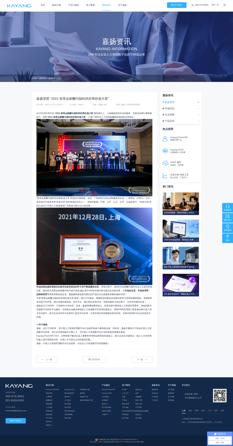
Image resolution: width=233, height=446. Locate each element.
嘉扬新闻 (51, 78)
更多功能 (67, 418)
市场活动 (169, 108)
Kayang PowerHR (52, 389)
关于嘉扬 (122, 5)
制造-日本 (138, 404)
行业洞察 (169, 114)
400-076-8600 (201, 5)
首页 (43, 5)
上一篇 (49, 359)
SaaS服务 (105, 397)
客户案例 (90, 5)
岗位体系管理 (69, 393)
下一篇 (140, 359)
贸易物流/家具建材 (142, 411)
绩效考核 (49, 414)
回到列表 (96, 359)
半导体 (124, 400)
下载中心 (105, 414)
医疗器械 (125, 418)
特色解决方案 (85, 389)
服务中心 (105, 404)
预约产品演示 (176, 5)
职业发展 (67, 404)
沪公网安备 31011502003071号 (109, 439)
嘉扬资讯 (106, 5)
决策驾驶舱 (68, 414)
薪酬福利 (49, 400)
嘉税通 (82, 393)
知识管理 (67, 407)
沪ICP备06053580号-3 (129, 439)
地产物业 (138, 418)
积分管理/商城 (69, 411)
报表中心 (49, 425)
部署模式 (105, 400)
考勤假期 (49, 404)
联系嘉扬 (171, 400)
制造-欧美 (125, 404)
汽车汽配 (125, 407)
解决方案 (56, 5)
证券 (137, 393)
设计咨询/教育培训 (128, 411)
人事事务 (49, 397)
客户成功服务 (107, 407)
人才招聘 (49, 407)
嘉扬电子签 (84, 397)
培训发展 (49, 411)
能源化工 (138, 414)
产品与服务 (73, 5)
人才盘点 (67, 400)
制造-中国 (138, 400)
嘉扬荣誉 (171, 393)
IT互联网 (138, 407)
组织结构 (49, 393)
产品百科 (169, 121)
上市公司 (125, 393)
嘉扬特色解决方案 (86, 400)
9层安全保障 (106, 411)
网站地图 (140, 442)
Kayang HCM (69, 389)
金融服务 (138, 397)
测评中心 (67, 397)
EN (213, 5)
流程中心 (49, 422)
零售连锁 (125, 414)
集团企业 (138, 389)
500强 (124, 389)
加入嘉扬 (171, 397)
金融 (123, 397)
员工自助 (49, 418)
